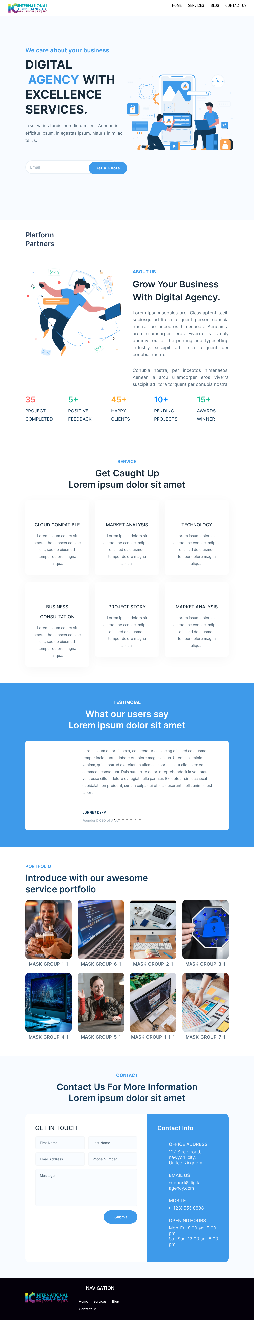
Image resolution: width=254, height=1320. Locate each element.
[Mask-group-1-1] (48, 957)
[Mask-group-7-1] (205, 1030)
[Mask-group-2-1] (153, 957)
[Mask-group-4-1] (48, 1030)
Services (196, 6)
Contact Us (236, 6)
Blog (215, 6)
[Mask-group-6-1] (101, 957)
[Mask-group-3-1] (205, 957)
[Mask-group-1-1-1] (153, 1030)
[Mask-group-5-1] (101, 1030)
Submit (120, 1217)
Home (177, 6)
